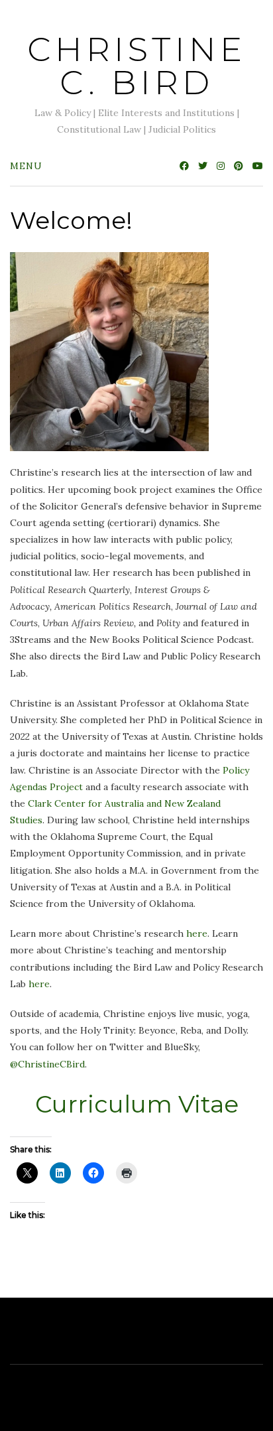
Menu (26, 166)
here (196, 933)
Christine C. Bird (136, 66)
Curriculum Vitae (137, 1104)
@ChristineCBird (47, 1064)
